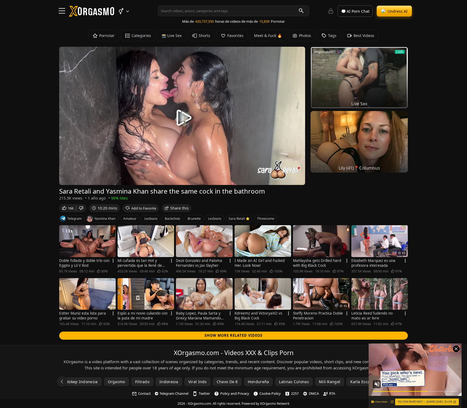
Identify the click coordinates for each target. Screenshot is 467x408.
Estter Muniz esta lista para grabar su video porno (82, 316)
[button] (124, 11)
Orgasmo (116, 381)
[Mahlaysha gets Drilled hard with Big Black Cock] (321, 241)
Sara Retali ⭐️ (239, 218)
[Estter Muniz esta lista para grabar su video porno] (87, 294)
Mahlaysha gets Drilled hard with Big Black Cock (317, 263)
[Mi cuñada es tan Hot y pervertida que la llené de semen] (146, 241)
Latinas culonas (294, 381)
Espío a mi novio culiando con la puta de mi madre (143, 316)
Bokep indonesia (82, 381)
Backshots (172, 218)
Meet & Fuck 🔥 (268, 35)
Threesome (265, 218)
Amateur (129, 218)
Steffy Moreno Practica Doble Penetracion (318, 316)
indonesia (168, 381)
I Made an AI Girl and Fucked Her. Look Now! (260, 263)
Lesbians (151, 218)
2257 (295, 393)
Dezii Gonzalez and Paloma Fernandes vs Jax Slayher (199, 263)
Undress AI (398, 11)
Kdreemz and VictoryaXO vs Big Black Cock (258, 316)
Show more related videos (233, 335)
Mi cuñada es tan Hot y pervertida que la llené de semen (140, 263)
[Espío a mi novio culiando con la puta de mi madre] (146, 294)
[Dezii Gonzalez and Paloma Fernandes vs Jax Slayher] (204, 241)
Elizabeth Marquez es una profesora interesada (373, 263)
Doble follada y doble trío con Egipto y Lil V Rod (84, 263)
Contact (144, 393)
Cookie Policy (270, 393)
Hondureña (258, 381)
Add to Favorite (143, 208)
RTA (332, 393)
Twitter (204, 393)
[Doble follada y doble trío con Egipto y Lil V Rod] (87, 241)
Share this (179, 208)
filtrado (142, 381)
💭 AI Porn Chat (355, 11)
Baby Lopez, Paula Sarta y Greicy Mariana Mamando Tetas (198, 316)
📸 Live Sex (172, 35)
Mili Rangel (329, 381)
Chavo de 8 (227, 381)
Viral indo (197, 381)
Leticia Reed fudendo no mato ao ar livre (372, 316)
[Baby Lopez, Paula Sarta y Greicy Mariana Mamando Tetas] (204, 294)
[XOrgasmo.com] (92, 14)
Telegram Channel (173, 393)
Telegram (74, 218)
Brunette (194, 218)
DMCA (314, 393)
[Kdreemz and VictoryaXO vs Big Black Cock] (263, 294)
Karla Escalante (364, 381)
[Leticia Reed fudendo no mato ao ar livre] (379, 294)
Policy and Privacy (234, 393)
